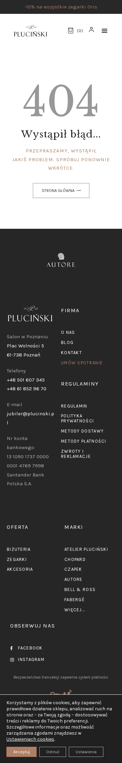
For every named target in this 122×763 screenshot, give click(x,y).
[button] (104, 30)
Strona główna (58, 190)
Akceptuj (21, 751)
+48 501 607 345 (26, 380)
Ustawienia (86, 751)
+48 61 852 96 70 (26, 389)
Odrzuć (52, 751)
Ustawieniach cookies (30, 739)
